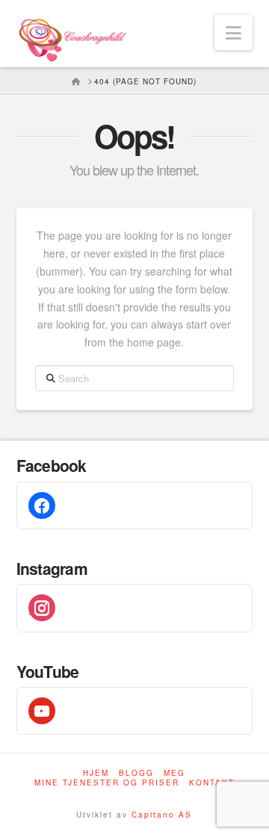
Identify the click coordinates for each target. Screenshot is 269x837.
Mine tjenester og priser (106, 783)
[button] (233, 32)
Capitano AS (162, 814)
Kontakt (212, 783)
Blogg (136, 773)
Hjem (96, 773)
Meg (174, 773)
